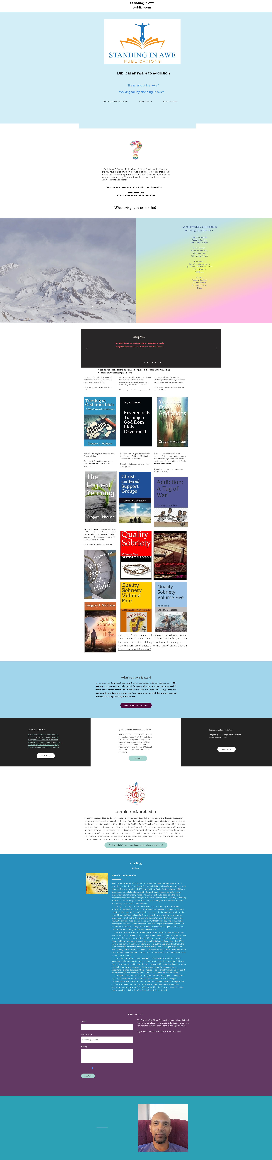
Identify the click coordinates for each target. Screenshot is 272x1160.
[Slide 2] (144, 362)
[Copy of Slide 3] (152, 362)
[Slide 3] (147, 362)
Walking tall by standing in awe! (141, 92)
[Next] (216, 348)
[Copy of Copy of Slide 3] (155, 362)
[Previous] (86, 348)
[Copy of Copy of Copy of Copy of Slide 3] (160, 362)
